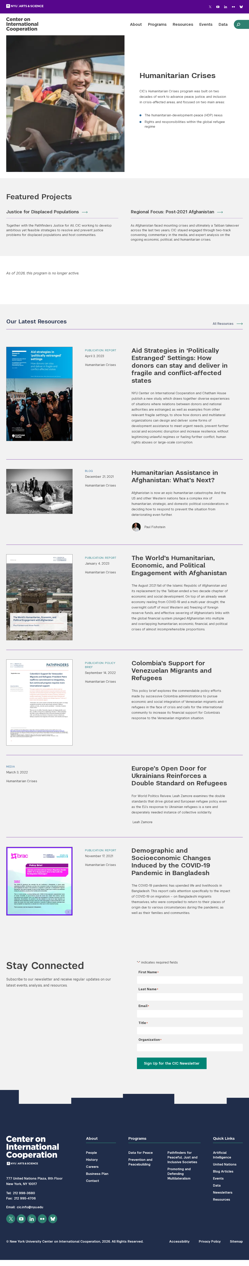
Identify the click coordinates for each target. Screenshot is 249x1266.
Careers (92, 1167)
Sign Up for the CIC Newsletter (172, 1063)
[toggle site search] (238, 24)
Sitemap (236, 1241)
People (91, 1153)
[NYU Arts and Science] (24, 6)
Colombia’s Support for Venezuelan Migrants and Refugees (172, 670)
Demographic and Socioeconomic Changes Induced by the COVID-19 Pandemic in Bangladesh (171, 861)
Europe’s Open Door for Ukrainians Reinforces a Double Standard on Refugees (179, 775)
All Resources (223, 324)
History (92, 1160)
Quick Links (224, 1138)
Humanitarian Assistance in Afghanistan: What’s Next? (175, 476)
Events (205, 24)
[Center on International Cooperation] (32, 24)
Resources (183, 24)
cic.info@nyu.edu (30, 1207)
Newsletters (222, 1192)
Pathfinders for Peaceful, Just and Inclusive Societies (182, 1157)
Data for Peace (140, 1153)
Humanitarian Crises (100, 365)
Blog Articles (223, 1171)
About (136, 24)
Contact (92, 1181)
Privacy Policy (210, 1241)
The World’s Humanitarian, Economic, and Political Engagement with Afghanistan (179, 565)
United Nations (225, 1164)
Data (223, 24)
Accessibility (179, 1241)
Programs (157, 24)
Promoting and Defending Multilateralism (179, 1174)
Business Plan (97, 1174)
